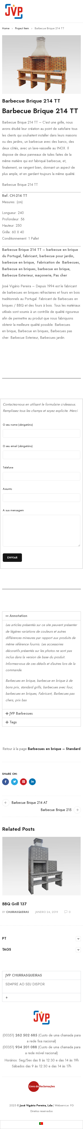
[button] (41, 616)
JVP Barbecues (21, 713)
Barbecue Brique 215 (56, 809)
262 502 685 (26, 1035)
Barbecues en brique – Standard (54, 748)
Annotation (18, 615)
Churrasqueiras (17, 912)
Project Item (22, 28)
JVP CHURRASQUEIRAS (24, 975)
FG (72, 1105)
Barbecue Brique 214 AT (29, 802)
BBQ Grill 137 (14, 904)
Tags (13, 722)
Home (5, 28)
